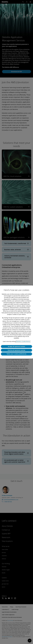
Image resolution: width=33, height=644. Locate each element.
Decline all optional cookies (16, 350)
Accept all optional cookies (16, 346)
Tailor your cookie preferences (16, 354)
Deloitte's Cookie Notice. (23, 341)
